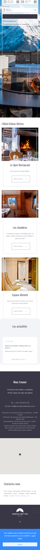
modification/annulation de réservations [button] (16, 24)
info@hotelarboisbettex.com (23, 406)
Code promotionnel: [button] (11, 21)
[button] (20, 10)
